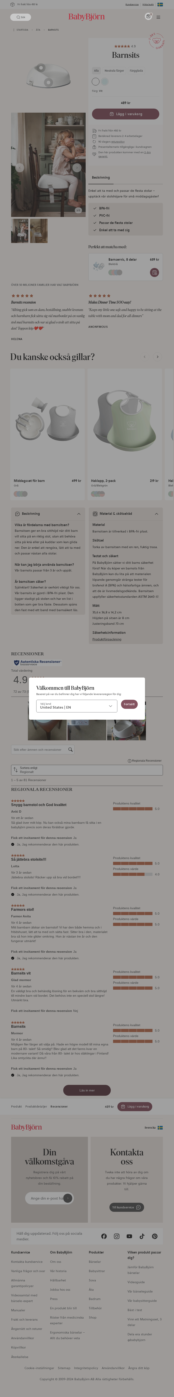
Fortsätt (129, 704)
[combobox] (76, 706)
